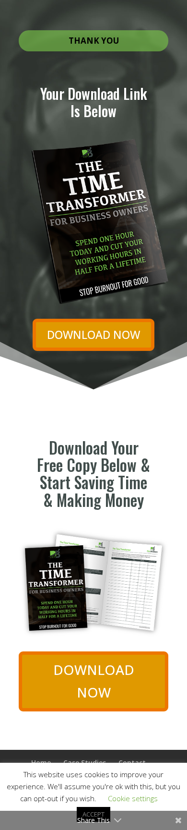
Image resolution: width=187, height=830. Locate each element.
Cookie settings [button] (133, 798)
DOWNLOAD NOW (93, 334)
